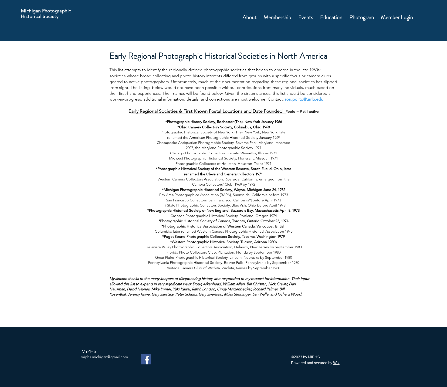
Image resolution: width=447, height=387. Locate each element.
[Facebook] (146, 359)
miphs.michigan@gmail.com (104, 357)
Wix (336, 363)
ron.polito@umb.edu (304, 99)
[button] (277, 17)
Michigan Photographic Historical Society (46, 13)
